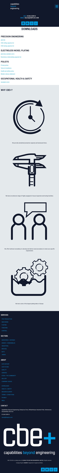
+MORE (4, 354)
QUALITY (4, 370)
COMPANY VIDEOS (7, 381)
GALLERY (4, 378)
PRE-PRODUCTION (7, 319)
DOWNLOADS (5, 386)
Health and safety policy (7, 71)
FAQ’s (3, 400)
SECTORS (4, 336)
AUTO (3, 351)
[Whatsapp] (36, 23)
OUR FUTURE (5, 367)
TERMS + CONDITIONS (8, 394)
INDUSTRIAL (5, 346)
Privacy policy (5, 65)
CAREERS (4, 372)
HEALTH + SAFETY (7, 389)
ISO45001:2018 (5, 82)
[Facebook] (27, 23)
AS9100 (3, 40)
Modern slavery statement (8, 74)
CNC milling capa (5, 43)
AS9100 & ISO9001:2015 (7, 54)
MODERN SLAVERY (7, 392)
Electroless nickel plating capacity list (11, 57)
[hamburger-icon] (56, 6)
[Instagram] (32, 23)
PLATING (4, 325)
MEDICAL (4, 349)
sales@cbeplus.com (7, 417)
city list (12, 43)
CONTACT (4, 406)
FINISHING (5, 328)
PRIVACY (4, 397)
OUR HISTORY (5, 364)
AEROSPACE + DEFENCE (8, 340)
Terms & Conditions (6, 68)
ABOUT (3, 360)
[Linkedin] (23, 23)
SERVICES (4, 315)
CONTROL (4, 330)
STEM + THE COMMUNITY (9, 375)
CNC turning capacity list (7, 46)
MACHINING (5, 322)
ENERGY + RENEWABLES (8, 343)
